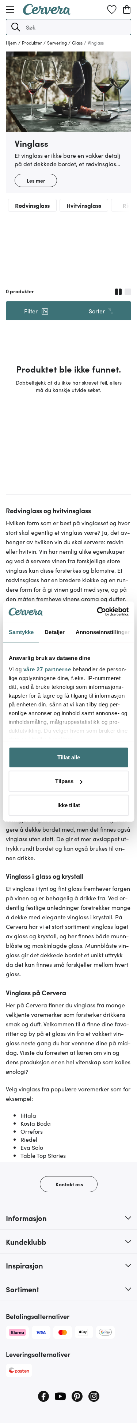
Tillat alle (68, 757)
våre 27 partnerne (47, 669)
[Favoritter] (112, 9)
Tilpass (64, 781)
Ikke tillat (68, 805)
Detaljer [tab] (55, 632)
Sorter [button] (97, 311)
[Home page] (47, 12)
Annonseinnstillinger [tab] (103, 632)
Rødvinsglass (32, 205)
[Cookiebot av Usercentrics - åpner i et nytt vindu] (97, 612)
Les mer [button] (36, 180)
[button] (15, 27)
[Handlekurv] (126, 9)
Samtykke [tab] (21, 632)
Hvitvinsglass (83, 205)
